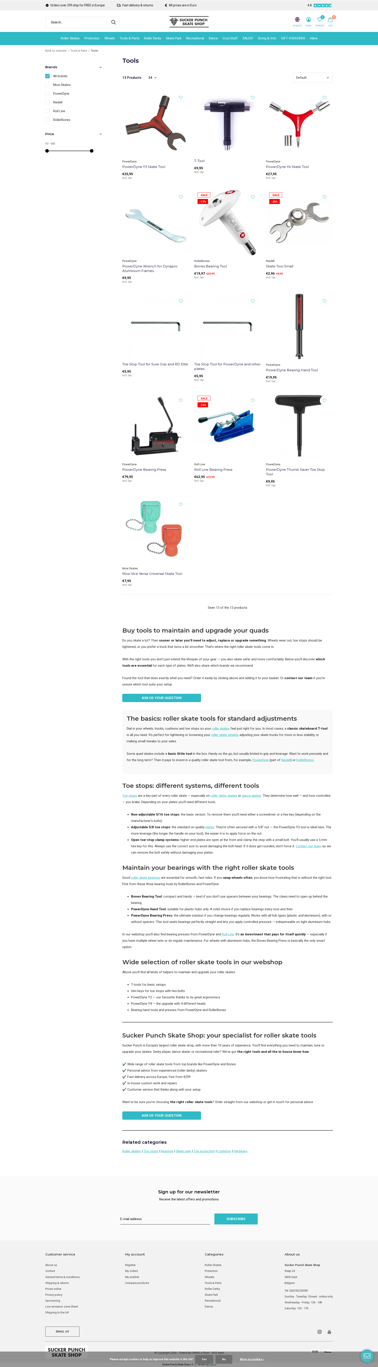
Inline (313, 38)
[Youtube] (329, 1332)
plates (209, 827)
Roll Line (228, 934)
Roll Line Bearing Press (213, 469)
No (224, 1359)
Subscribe (236, 1219)
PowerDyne (260, 760)
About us (51, 1265)
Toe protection (204, 1151)
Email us (62, 1331)
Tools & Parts (129, 38)
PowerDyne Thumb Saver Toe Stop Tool (295, 471)
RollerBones (305, 760)
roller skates (221, 729)
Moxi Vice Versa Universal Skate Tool (152, 574)
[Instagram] (320, 1332)
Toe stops (129, 796)
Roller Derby (152, 38)
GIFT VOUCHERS (293, 38)
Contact (50, 1271)
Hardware (240, 1151)
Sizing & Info (267, 38)
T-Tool (199, 161)
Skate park (183, 1151)
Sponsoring (52, 1300)
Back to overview (56, 50)
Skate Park (173, 38)
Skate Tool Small (279, 266)
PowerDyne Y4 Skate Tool (287, 167)
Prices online (53, 1288)
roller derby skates (224, 796)
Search (113, 22)
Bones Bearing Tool (210, 266)
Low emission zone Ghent (61, 1306)
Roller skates (131, 1151)
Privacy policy (53, 1294)
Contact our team (308, 846)
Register (130, 1265)
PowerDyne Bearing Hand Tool (292, 370)
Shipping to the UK (57, 1312)
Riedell (285, 760)
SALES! (248, 38)
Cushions (224, 1151)
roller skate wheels (224, 735)
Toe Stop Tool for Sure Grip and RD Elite (155, 364)
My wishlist (132, 1277)
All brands (60, 76)
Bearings (167, 1151)
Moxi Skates (62, 85)
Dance (213, 38)
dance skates (251, 796)
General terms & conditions (62, 1277)
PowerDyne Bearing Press (144, 469)
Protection (92, 38)
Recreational (195, 38)
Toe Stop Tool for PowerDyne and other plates (227, 366)
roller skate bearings (145, 878)
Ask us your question (162, 698)
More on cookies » (252, 1359)
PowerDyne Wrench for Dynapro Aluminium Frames (149, 268)
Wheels (109, 38)
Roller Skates (70, 38)
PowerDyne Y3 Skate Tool (143, 167)
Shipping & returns (57, 1283)
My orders (131, 1271)
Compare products (137, 1283)
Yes (204, 1359)
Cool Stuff (230, 38)
